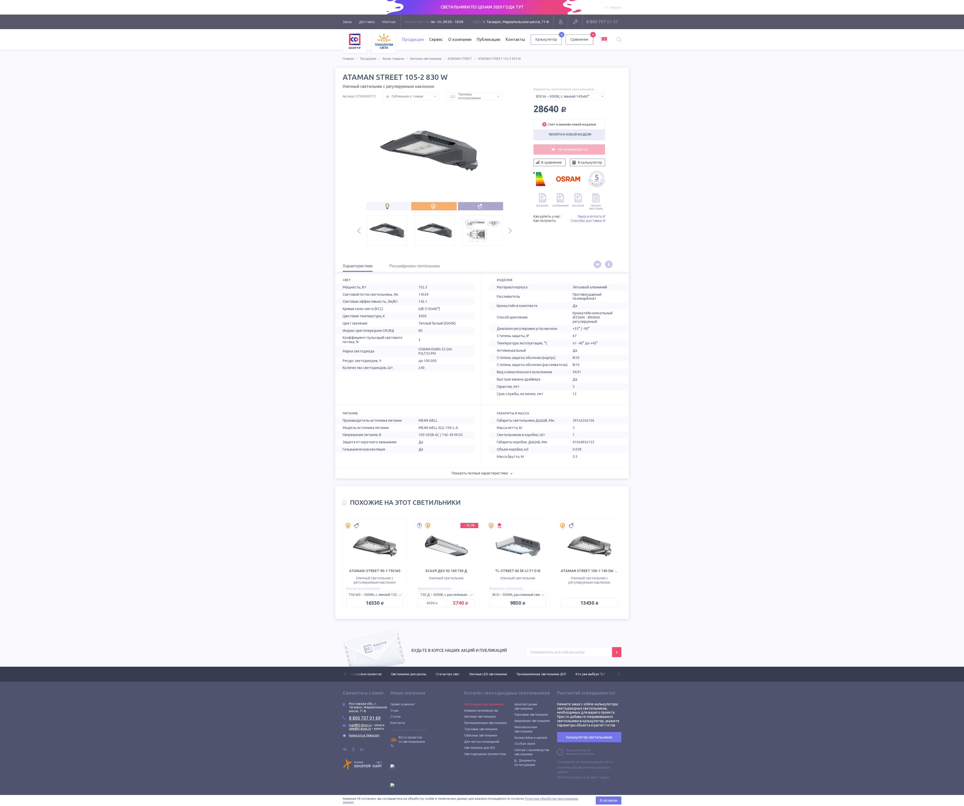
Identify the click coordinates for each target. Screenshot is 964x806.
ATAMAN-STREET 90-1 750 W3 (374, 571)
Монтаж (389, 22)
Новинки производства (481, 710)
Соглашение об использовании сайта (584, 762)
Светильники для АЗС (479, 747)
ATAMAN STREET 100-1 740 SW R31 (590, 571)
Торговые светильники (481, 729)
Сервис (436, 39)
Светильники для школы (365, 674)
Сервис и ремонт (402, 704)
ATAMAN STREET (460, 58)
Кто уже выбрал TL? (546, 674)
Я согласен (608, 800)
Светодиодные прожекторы (485, 754)
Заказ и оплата (589, 216)
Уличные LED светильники (445, 674)
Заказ (347, 22)
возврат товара (598, 777)
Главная (348, 58)
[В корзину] (569, 149)
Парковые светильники (531, 714)
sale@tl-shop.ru (360, 728)
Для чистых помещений (481, 741)
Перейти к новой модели (570, 134)
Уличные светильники (426, 58)
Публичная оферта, (571, 777)
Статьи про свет (404, 674)
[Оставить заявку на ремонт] (575, 22)
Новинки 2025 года (585, 674)
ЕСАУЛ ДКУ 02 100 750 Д (446, 571)
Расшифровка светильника (414, 266)
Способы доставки (586, 221)
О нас (394, 710)
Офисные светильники (480, 735)
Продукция (368, 58)
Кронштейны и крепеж (530, 737)
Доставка (367, 22)
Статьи (395, 716)
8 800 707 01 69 (602, 21)
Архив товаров (393, 58)
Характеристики (358, 266)
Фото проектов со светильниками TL (407, 742)
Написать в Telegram (364, 735)
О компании (459, 39)
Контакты (515, 39)
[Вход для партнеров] (560, 22)
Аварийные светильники (532, 720)
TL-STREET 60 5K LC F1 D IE (517, 571)
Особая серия (524, 743)
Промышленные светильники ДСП (498, 674)
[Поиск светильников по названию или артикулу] (619, 39)
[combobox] (569, 96)
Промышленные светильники (485, 722)
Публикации (488, 39)
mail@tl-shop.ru (360, 725)
